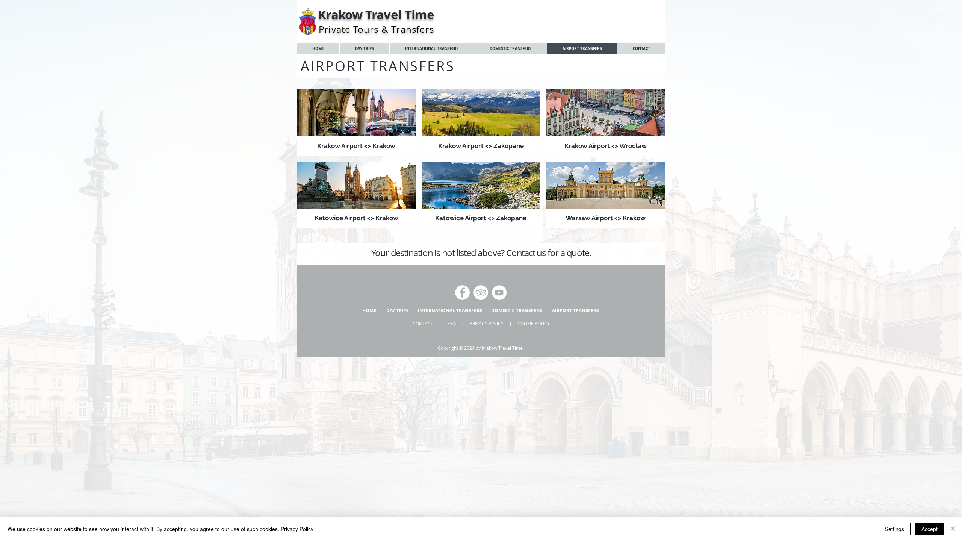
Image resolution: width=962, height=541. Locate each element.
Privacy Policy (297, 529)
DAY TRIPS (397, 310)
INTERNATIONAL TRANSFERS (450, 310)
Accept (929, 529)
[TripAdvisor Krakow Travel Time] (480, 292)
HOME (369, 310)
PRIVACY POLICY (487, 323)
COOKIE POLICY (533, 323)
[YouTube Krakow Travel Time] (499, 292)
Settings (894, 529)
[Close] (952, 529)
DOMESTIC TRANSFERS (516, 310)
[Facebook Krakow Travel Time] (462, 292)
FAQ (451, 323)
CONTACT (423, 323)
